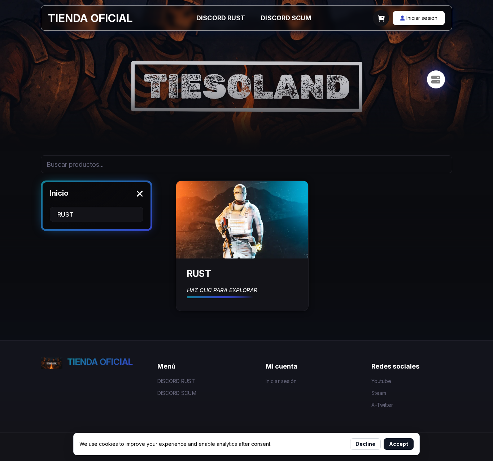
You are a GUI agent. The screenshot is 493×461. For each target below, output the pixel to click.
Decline (365, 444)
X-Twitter (382, 405)
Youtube (381, 381)
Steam (379, 393)
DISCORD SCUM (286, 18)
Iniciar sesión (281, 381)
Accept (398, 444)
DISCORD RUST (220, 18)
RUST (65, 214)
